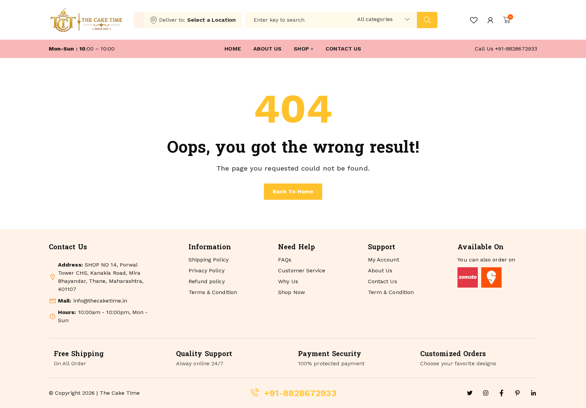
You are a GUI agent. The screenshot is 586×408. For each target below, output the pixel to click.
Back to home (293, 191)
